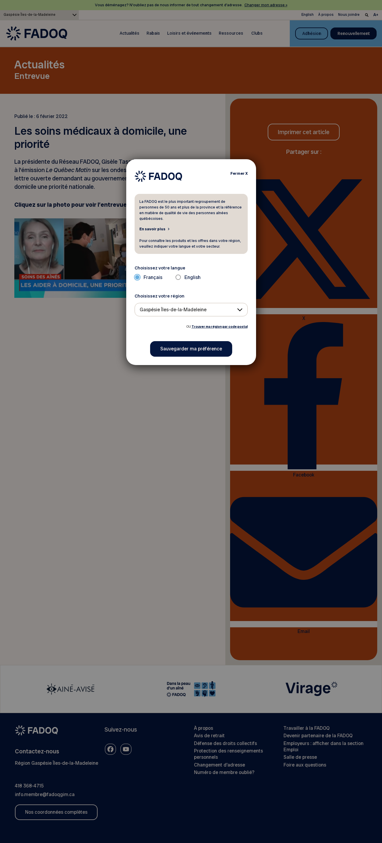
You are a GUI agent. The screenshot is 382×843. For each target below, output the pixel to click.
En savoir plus (152, 228)
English (192, 277)
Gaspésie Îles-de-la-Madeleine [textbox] (173, 309)
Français (153, 277)
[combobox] (191, 309)
